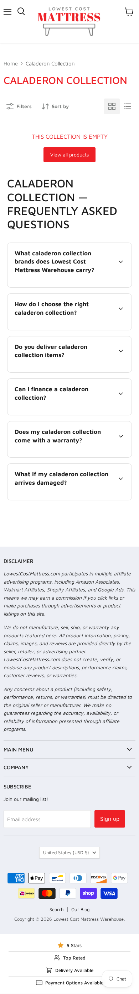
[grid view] (112, 106)
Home (11, 63)
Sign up (109, 818)
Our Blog (80, 909)
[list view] (127, 106)
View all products (69, 155)
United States (66, 852)
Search (56, 909)
